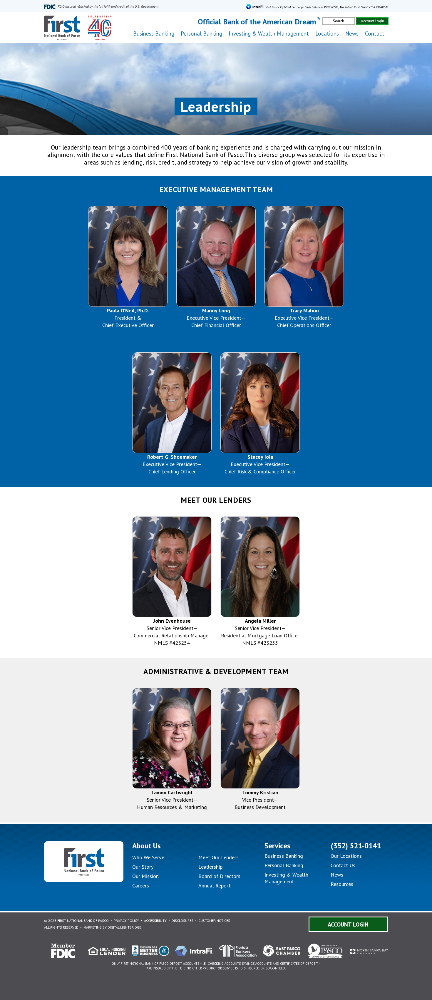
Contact (374, 33)
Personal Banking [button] (201, 33)
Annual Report (214, 885)
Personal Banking (283, 865)
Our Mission (145, 876)
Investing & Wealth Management (269, 33)
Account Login (372, 21)
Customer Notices (214, 920)
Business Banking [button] (153, 33)
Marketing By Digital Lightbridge (112, 927)
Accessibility (155, 920)
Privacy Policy (126, 920)
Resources (342, 884)
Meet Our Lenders (218, 857)
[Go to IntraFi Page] (317, 6)
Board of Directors (219, 876)
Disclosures (182, 920)
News (352, 33)
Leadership (210, 866)
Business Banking (283, 855)
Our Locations (346, 855)
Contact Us (343, 865)
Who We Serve (148, 857)
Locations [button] (327, 33)
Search (338, 21)
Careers (140, 885)
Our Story (142, 866)
